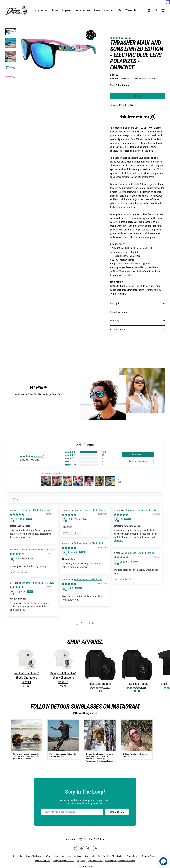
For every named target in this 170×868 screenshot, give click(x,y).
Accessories (82, 10)
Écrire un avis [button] (138, 454)
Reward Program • (42, 860)
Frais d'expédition (117, 78)
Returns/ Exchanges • (34, 856)
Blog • (87, 856)
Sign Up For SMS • (95, 860)
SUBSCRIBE (117, 811)
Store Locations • (74, 856)
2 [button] (81, 623)
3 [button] (85, 623)
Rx (119, 10)
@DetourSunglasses (85, 713)
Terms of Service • (149, 856)
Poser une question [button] (138, 461)
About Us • (96, 856)
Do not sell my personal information (120, 860)
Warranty (131, 10)
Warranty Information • (55, 856)
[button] (117, 38)
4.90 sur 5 (39, 456)
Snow (54, 10)
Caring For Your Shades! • (63, 860)
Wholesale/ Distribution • (113, 856)
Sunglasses (41, 10)
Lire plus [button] (118, 540)
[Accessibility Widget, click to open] (168, 2)
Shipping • (81, 860)
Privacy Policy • (133, 856)
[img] (17, 514)
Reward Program (104, 10)
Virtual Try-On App (119, 312)
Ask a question (117, 329)
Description (115, 303)
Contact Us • (18, 856)
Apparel (66, 10)
